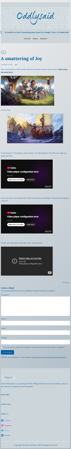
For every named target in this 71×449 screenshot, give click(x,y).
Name (4, 319)
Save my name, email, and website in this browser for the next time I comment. (34, 347)
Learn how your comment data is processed (49, 357)
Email (3, 328)
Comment (5, 295)
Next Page (66, 282)
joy (3, 52)
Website (4, 338)
